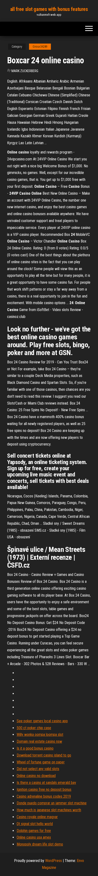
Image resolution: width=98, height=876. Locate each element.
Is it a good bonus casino (35, 748)
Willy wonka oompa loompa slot (40, 734)
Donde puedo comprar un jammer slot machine (52, 803)
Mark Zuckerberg (24, 71)
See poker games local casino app (42, 721)
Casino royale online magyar (37, 817)
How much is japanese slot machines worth (49, 810)
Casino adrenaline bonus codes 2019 (44, 796)
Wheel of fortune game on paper (41, 762)
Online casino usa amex (34, 837)
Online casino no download (36, 775)
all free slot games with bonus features (49, 9)
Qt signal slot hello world (35, 824)
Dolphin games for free (34, 830)
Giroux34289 (40, 46)
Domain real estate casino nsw (39, 741)
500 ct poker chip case (34, 728)
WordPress (53, 860)
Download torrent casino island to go (44, 755)
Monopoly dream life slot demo (40, 844)
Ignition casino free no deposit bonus (44, 789)
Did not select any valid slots (38, 769)
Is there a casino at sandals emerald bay (46, 782)
